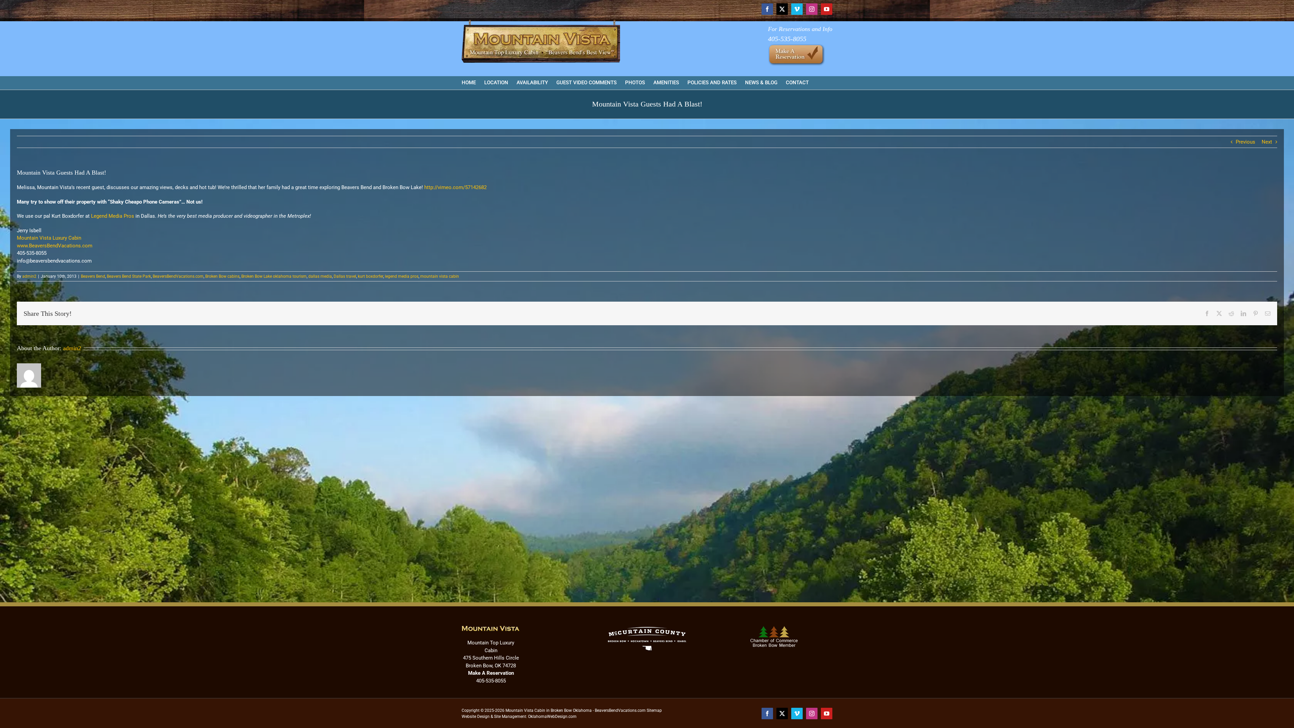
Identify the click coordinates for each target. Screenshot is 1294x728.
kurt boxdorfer (370, 276)
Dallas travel (345, 276)
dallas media (320, 276)
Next (1267, 142)
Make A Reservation (491, 673)
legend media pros (402, 276)
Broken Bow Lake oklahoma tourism (274, 276)
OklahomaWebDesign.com (552, 716)
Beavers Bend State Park (129, 276)
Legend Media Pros (112, 216)
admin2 (29, 276)
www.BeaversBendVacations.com (54, 246)
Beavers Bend (93, 276)
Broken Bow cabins (222, 276)
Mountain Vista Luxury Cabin (49, 238)
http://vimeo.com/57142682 (455, 187)
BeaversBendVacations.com (178, 276)
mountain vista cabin (439, 276)
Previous (1245, 142)
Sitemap (654, 710)
